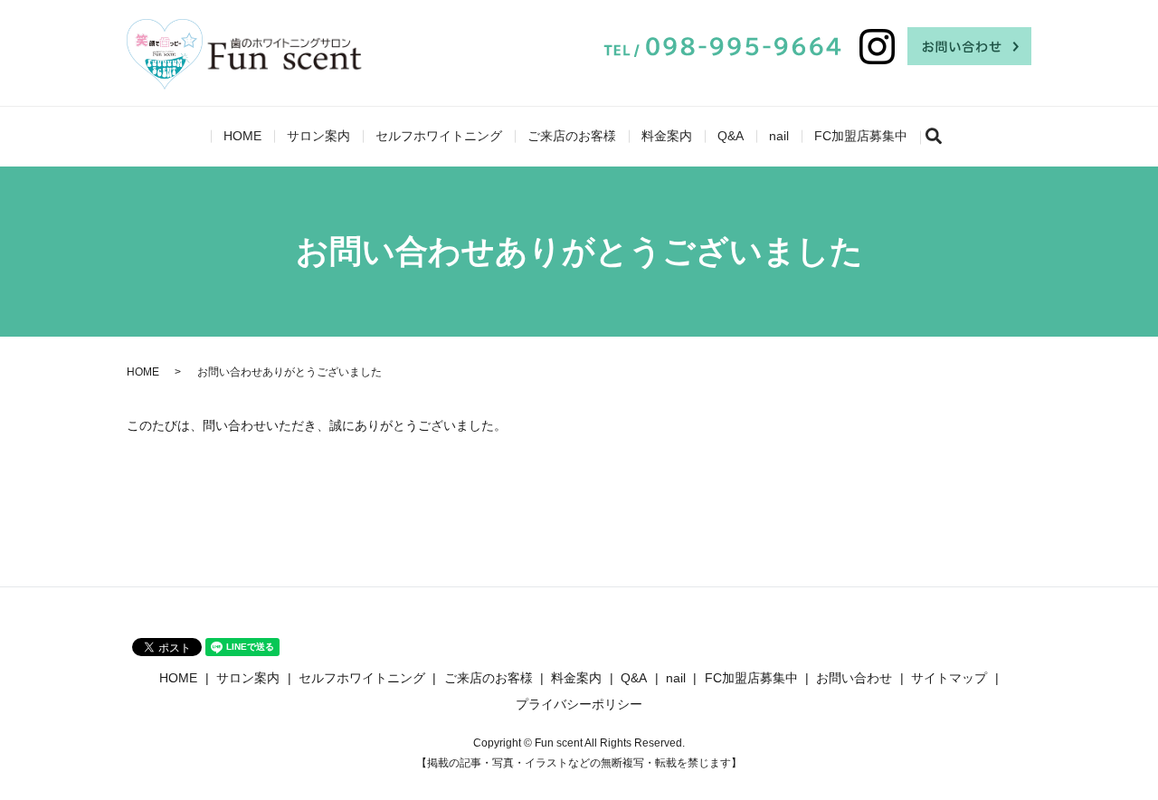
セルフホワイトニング (438, 136)
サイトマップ (949, 678)
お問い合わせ (854, 678)
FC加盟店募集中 (860, 136)
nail (779, 136)
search (941, 136)
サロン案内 (318, 136)
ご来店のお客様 (571, 136)
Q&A (730, 136)
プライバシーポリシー (579, 704)
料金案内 (666, 136)
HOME (242, 136)
